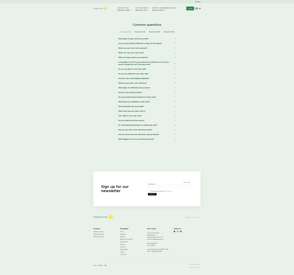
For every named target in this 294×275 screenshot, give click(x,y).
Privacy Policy (168, 191)
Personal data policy (195, 264)
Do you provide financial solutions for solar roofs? (137, 97)
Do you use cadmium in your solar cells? (133, 74)
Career (122, 252)
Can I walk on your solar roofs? (130, 116)
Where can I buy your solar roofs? (131, 53)
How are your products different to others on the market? (140, 43)
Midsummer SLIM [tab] (140, 32)
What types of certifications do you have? (134, 88)
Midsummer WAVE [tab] (154, 32)
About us (123, 244)
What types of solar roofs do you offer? (133, 39)
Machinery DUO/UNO (126, 239)
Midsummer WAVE (98, 234)
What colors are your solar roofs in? (131, 111)
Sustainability (124, 249)
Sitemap (100, 265)
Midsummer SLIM (98, 231)
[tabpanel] (147, 89)
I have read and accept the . (161, 191)
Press (95, 265)
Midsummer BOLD (98, 236)
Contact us (123, 254)
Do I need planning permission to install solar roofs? (137, 125)
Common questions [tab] (125, 32)
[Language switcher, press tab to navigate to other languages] (200, 8)
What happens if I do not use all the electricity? (136, 139)
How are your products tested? (130, 92)
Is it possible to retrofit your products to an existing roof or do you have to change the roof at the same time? (143, 63)
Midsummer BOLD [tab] (169, 32)
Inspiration (123, 234)
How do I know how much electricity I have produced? (138, 134)
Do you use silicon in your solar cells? (132, 69)
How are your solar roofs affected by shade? (135, 130)
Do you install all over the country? (131, 120)
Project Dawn (124, 241)
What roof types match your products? (133, 57)
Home (122, 231)
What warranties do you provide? (131, 106)
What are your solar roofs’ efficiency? (132, 83)
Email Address (152, 184)
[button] (147, 39)
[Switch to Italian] (105, 265)
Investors (122, 247)
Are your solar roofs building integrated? (133, 78)
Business (198, 1)
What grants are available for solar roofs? (134, 102)
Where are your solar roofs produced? (132, 48)
